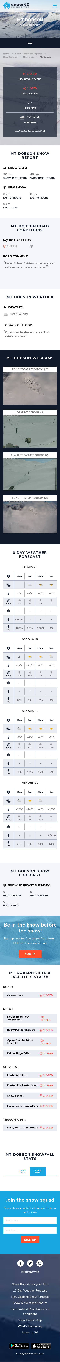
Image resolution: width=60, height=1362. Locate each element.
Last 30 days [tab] (38, 1171)
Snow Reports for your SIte (30, 1284)
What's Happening (30, 1326)
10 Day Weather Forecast (30, 1291)
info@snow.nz (30, 1272)
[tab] (30, 995)
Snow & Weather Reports (29, 53)
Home (6, 53)
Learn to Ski (30, 1332)
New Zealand (10, 57)
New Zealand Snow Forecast (30, 1297)
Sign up (30, 954)
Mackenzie (29, 57)
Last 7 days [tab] (22, 1171)
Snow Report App (30, 1320)
